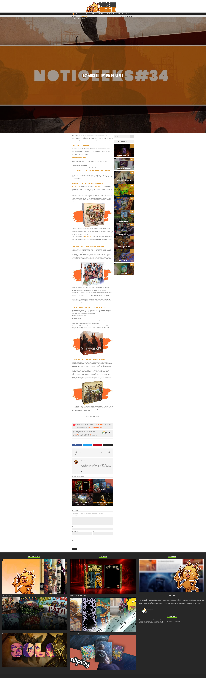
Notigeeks (83, 440)
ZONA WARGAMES (110, 14)
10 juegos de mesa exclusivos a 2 (7, 595)
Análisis (118, 14)
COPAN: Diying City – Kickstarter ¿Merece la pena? (83, 453)
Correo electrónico (75, 531)
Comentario (74, 515)
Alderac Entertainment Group (99, 186)
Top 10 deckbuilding (5, 630)
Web (94, 531)
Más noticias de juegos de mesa (92, 416)
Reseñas (85, 14)
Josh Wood (102, 188)
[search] (132, 136)
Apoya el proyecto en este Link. (95, 427)
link (90, 434)
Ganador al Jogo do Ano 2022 (104, 452)
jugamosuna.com (76, 434)
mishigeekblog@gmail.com (144, 604)
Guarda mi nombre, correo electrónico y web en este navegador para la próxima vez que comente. (89, 536)
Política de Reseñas (142, 593)
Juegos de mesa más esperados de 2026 (86, 16)
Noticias (78, 14)
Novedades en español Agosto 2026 (76, 633)
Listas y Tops (92, 14)
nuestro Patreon (99, 424)
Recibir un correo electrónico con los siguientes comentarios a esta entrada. (84, 540)
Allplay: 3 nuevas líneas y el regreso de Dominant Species (80, 671)
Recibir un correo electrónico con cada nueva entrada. (80, 545)
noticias (79, 440)
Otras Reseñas (125, 14)
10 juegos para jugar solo (6, 668)
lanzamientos (75, 440)
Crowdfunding (101, 14)
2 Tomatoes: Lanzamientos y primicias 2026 (78, 595)
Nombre (74, 526)
